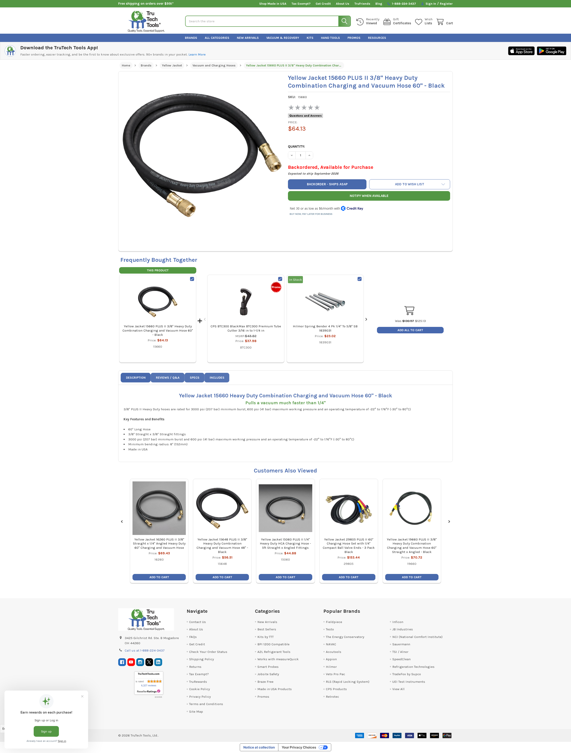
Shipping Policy (201, 659)
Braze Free (265, 682)
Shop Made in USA (272, 4)
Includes (217, 378)
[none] (202, 155)
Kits (310, 38)
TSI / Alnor (400, 652)
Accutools (333, 652)
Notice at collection (259, 747)
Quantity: (296, 146)
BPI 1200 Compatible (273, 644)
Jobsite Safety (268, 674)
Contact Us (197, 622)
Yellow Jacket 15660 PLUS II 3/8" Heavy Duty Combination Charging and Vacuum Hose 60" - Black (157, 330)
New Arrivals (248, 38)
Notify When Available (369, 196)
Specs (194, 378)
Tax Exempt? (301, 4)
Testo (330, 629)
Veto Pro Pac (335, 674)
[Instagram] (140, 662)
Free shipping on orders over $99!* (146, 4)
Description (136, 378)
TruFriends (362, 4)
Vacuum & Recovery (282, 38)
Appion (331, 659)
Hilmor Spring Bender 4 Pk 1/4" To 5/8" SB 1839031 (325, 328)
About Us (342, 4)
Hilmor (331, 667)
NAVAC (331, 644)
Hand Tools (330, 38)
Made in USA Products (274, 689)
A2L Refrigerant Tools (273, 652)
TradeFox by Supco (406, 674)
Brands (191, 38)
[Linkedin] (158, 662)
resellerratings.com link (149, 691)
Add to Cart (159, 577)
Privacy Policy (200, 697)
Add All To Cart (410, 330)
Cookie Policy (199, 689)
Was (404, 321)
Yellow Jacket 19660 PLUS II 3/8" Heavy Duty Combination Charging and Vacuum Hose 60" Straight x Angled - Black (412, 545)
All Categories (217, 38)
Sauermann (401, 644)
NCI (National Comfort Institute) (417, 637)
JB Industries (402, 629)
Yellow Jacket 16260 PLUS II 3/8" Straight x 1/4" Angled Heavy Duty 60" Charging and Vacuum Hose (159, 543)
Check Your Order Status (208, 652)
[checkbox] (192, 279)
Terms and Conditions (206, 704)
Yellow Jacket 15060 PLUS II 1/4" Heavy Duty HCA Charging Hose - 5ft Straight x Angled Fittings (285, 543)
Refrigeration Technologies (413, 667)
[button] (409, 184)
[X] (149, 662)
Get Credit (323, 4)
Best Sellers (266, 629)
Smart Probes (268, 667)
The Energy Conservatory (345, 637)
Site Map (196, 712)
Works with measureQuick (278, 659)
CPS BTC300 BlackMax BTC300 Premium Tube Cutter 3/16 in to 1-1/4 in (246, 328)
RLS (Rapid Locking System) (347, 682)
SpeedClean (401, 659)
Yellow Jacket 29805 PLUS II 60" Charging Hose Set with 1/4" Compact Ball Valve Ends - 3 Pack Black (349, 545)
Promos (354, 38)
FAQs (193, 637)
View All (398, 689)
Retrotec (332, 697)
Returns (195, 667)
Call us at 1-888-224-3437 (145, 650)
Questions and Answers (305, 116)
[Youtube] (131, 662)
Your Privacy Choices (299, 747)
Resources (377, 38)
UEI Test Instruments (408, 682)
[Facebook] (122, 662)
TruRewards (198, 682)
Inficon (397, 622)
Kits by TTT (265, 637)
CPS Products (336, 689)
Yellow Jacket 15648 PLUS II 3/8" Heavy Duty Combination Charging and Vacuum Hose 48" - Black (222, 545)
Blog (378, 4)
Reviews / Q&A (168, 378)
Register (446, 4)
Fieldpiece (334, 622)
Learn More (197, 54)
